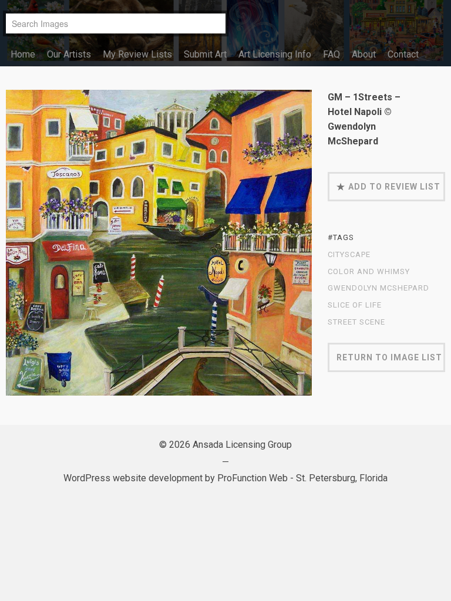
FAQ (331, 54)
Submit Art (205, 54)
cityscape (349, 255)
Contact (403, 54)
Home (23, 54)
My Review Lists (137, 54)
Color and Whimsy (369, 272)
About (364, 54)
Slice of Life (355, 305)
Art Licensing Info (274, 54)
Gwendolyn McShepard (378, 288)
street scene (356, 322)
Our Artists (69, 54)
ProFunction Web (252, 478)
